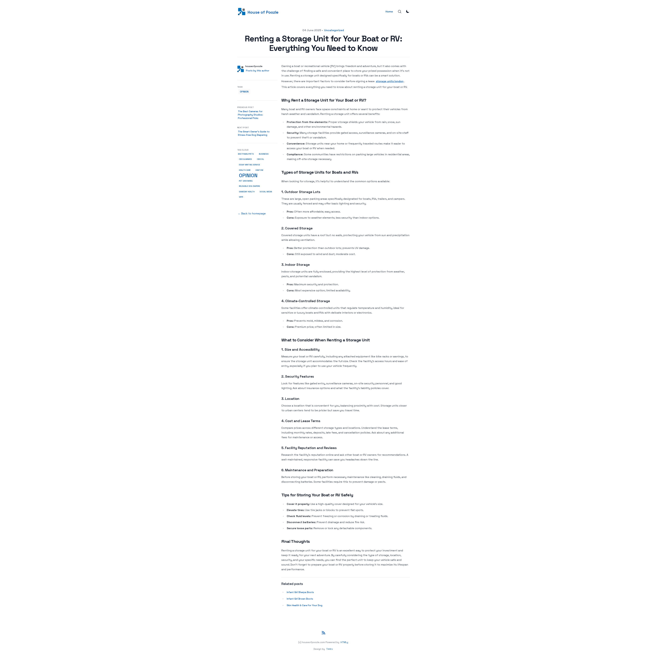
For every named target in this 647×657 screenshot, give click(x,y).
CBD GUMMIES (245, 159)
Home (389, 11)
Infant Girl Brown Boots (300, 598)
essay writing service (249, 165)
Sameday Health (247, 191)
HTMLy (344, 642)
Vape (241, 197)
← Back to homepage (252, 213)
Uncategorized (334, 30)
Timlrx (329, 648)
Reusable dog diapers (249, 186)
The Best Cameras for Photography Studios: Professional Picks (250, 115)
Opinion (244, 91)
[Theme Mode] (408, 11)
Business (264, 154)
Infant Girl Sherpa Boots (300, 592)
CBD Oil (260, 159)
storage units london (390, 81)
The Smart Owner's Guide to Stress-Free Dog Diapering (254, 133)
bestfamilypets (246, 154)
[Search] (400, 12)
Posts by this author (257, 70)
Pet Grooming (246, 181)
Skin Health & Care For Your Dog (304, 605)
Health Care (245, 170)
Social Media (266, 191)
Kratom (259, 170)
